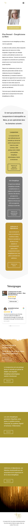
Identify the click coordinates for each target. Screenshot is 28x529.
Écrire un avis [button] (13, 301)
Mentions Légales (15, 523)
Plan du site (16, 524)
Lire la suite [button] (6, 321)
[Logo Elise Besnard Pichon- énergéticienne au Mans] (5, 2)
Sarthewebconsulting (20, 521)
